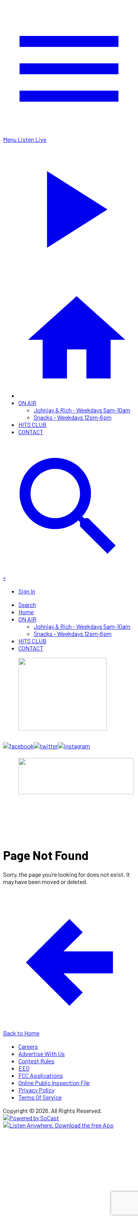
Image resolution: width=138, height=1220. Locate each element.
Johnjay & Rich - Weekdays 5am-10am (82, 410)
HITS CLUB (32, 424)
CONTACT (30, 431)
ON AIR (27, 402)
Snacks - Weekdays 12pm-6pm (73, 417)
